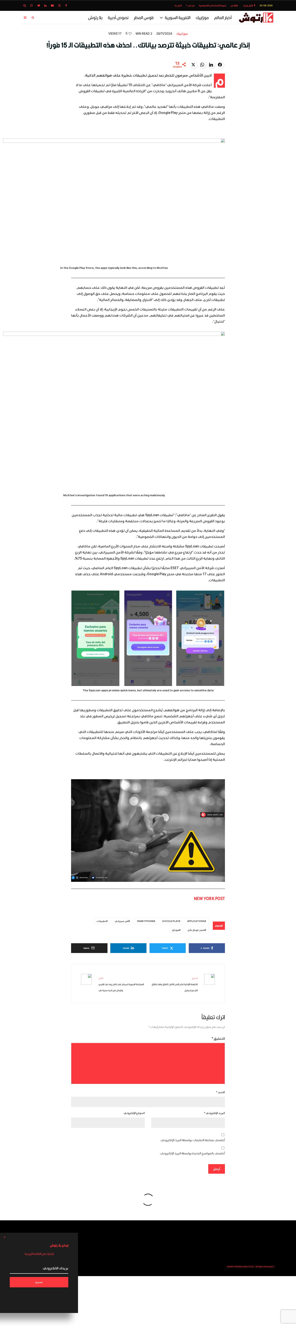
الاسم (220, 1092)
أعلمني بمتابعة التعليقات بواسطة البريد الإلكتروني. (192, 1140)
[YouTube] (52, 5)
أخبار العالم (223, 17)
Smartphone (145, 921)
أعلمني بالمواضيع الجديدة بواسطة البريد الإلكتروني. (192, 1153)
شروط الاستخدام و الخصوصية (212, 5)
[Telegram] (38, 5)
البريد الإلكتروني (214, 1113)
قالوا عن (234, 5)
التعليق (218, 1039)
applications (196, 921)
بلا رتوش (95, 17)
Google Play (170, 921)
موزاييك (202, 17)
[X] (59, 5)
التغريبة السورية (177, 17)
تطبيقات (101, 921)
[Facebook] (66, 5)
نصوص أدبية (118, 17)
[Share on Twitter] (193, 65)
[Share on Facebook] (220, 65)
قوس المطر (144, 17)
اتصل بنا (178, 5)
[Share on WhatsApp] (202, 65)
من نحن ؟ (190, 5)
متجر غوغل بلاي (196, 930)
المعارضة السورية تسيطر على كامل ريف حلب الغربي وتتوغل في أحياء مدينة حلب (121, 984)
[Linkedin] (45, 5)
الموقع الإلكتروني (134, 1113)
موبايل (175, 930)
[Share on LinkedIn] (211, 65)
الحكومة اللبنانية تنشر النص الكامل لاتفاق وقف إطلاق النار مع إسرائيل (175, 984)
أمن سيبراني (121, 921)
